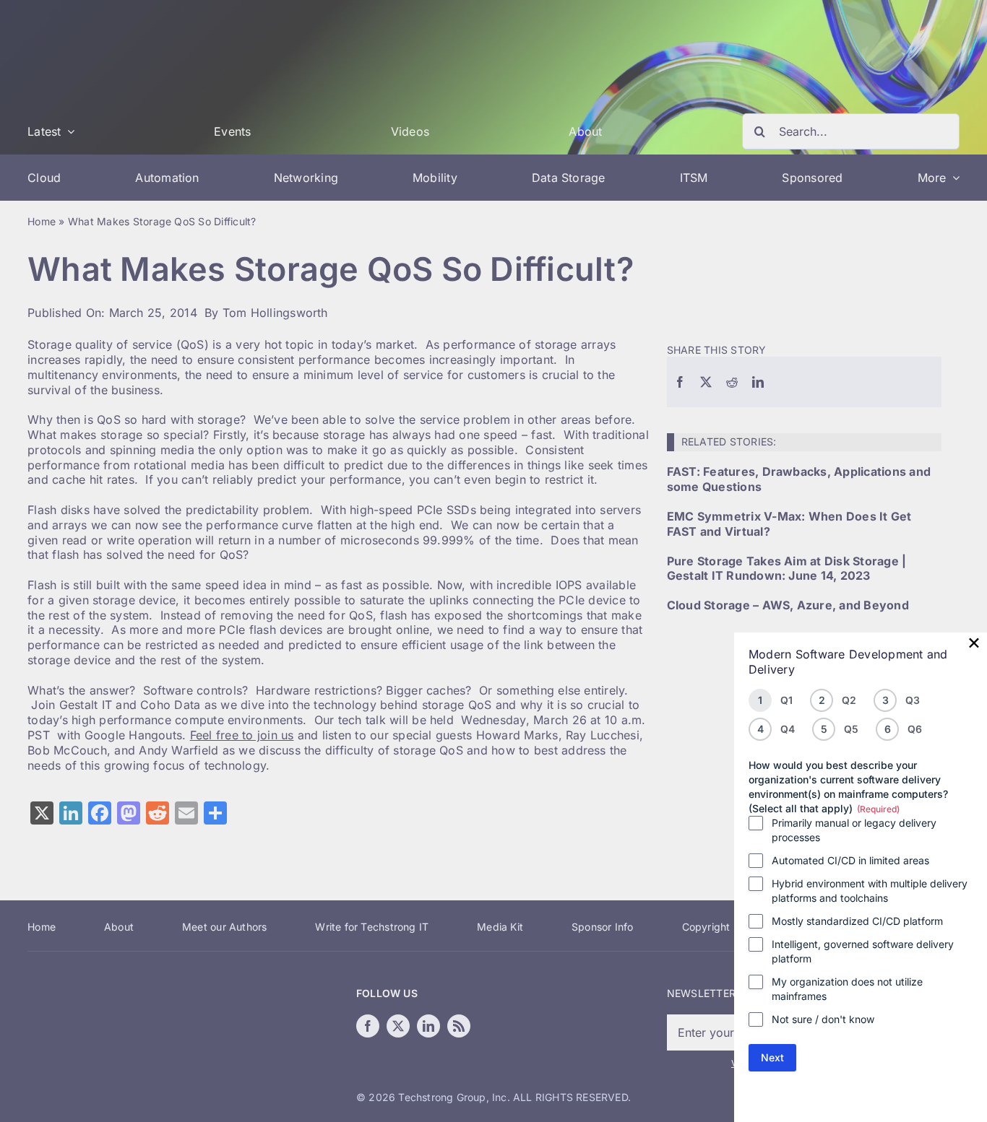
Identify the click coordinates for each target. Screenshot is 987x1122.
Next (772, 1057)
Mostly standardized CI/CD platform (857, 921)
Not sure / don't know (823, 1019)
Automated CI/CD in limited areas (850, 860)
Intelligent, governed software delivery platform (863, 951)
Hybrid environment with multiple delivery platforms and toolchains (869, 890)
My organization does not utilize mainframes (847, 988)
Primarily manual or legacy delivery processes (854, 830)
